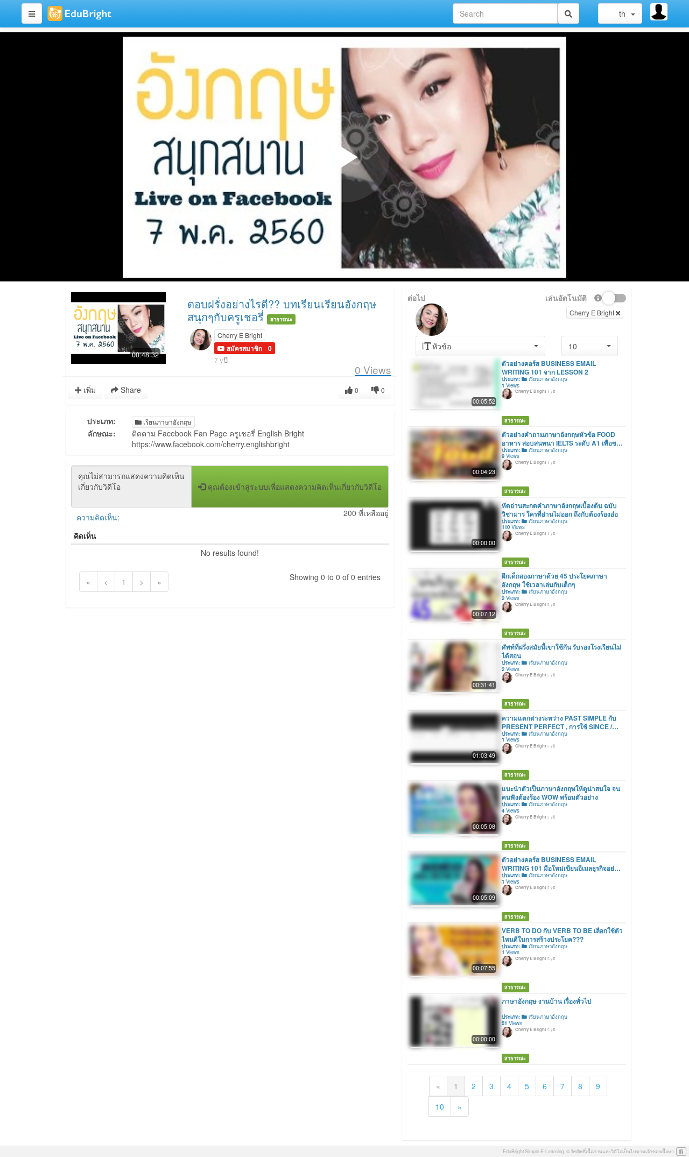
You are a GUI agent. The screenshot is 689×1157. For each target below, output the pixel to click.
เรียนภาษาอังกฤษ (167, 421)
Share (129, 389)
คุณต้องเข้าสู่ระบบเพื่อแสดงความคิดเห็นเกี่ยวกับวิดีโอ (294, 486)
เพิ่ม (88, 389)
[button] (239, 348)
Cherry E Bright (239, 335)
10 (439, 1106)
